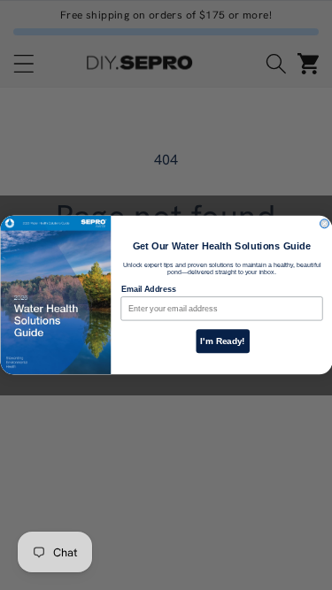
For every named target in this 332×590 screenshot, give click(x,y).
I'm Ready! (222, 341)
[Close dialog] (324, 223)
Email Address (147, 289)
